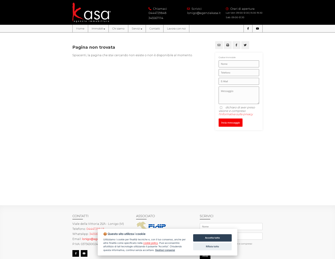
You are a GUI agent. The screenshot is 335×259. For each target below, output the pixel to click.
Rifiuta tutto (212, 246)
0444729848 (157, 13)
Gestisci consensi (165, 250)
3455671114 (155, 18)
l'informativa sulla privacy (236, 114)
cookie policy (150, 243)
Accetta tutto (212, 237)
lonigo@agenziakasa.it (204, 13)
